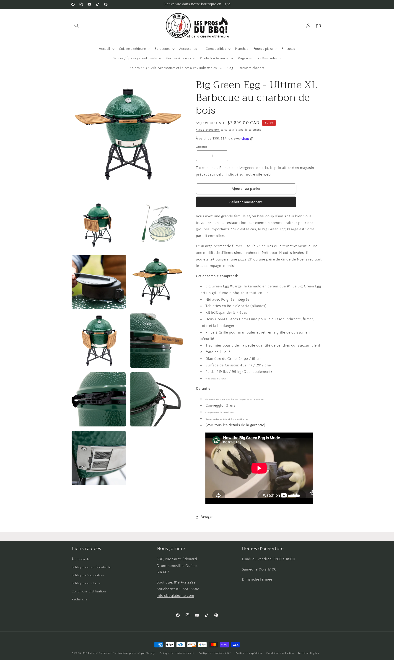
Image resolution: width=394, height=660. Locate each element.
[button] (77, 26)
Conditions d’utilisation (280, 653)
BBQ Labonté (90, 653)
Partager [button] (206, 517)
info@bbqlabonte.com (175, 596)
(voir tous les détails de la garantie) (235, 425)
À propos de (81, 559)
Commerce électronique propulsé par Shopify (127, 653)
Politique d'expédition (88, 575)
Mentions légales (308, 653)
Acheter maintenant (246, 202)
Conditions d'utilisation (89, 591)
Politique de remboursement (176, 653)
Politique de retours (86, 583)
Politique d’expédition (249, 653)
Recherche (79, 599)
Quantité (201, 146)
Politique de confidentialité (91, 567)
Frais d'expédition (208, 129)
